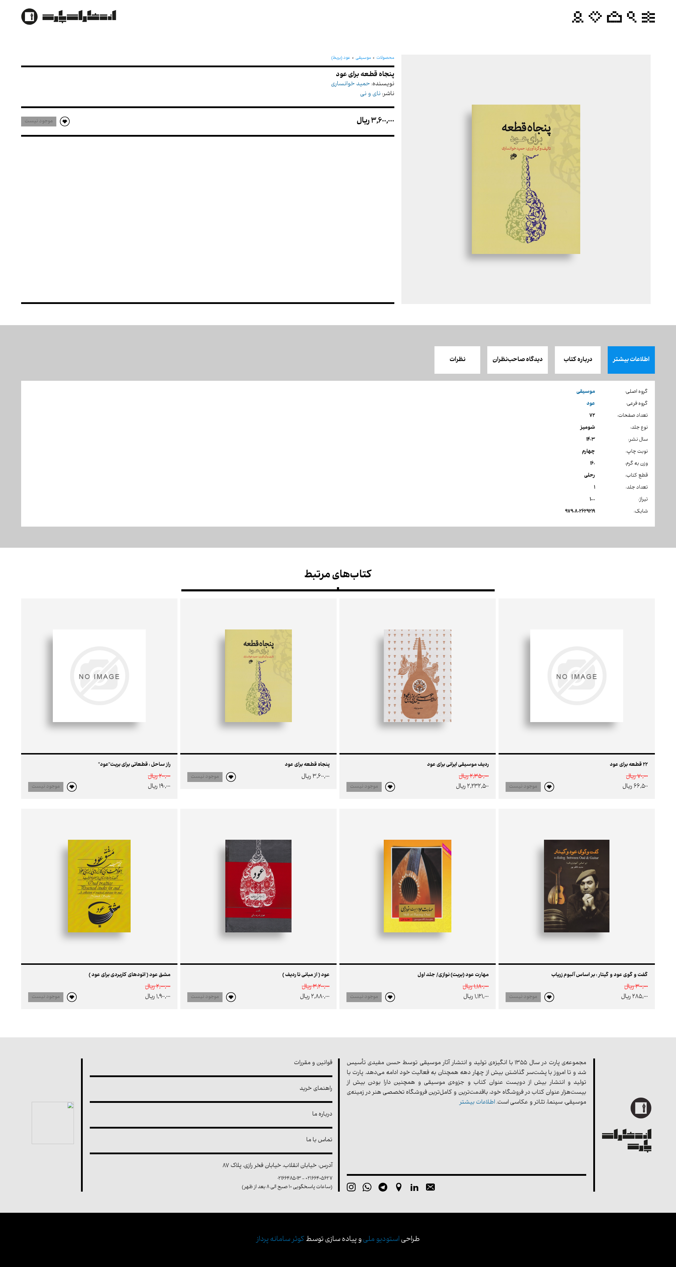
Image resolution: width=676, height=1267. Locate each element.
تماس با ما (319, 1140)
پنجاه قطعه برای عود (307, 765)
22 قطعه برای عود (629, 765)
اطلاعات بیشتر (631, 360)
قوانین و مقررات (313, 1063)
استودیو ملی (381, 1240)
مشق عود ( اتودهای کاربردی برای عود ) (129, 975)
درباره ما (322, 1115)
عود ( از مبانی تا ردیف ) (306, 975)
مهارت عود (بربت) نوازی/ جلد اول (453, 975)
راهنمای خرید (316, 1089)
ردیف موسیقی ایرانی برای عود (458, 765)
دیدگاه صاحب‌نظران (518, 360)
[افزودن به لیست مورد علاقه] (549, 787)
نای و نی (370, 94)
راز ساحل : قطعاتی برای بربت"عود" (134, 765)
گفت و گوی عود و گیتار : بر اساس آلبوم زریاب (599, 975)
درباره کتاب (578, 360)
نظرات (457, 360)
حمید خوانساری (350, 84)
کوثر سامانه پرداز (280, 1240)
